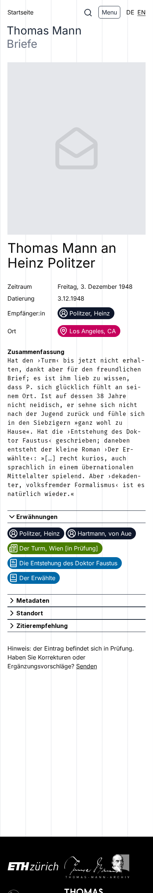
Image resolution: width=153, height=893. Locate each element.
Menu (109, 12)
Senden (86, 666)
